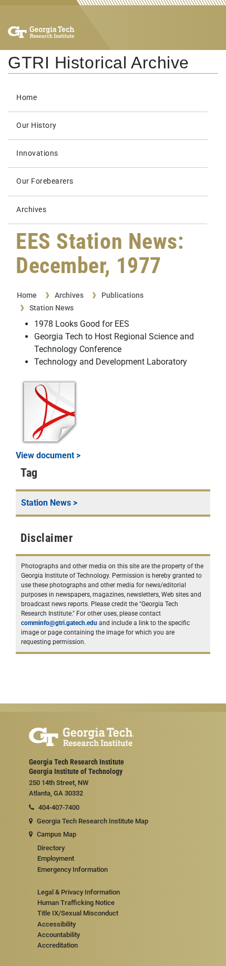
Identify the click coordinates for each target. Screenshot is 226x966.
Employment (55, 858)
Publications (122, 295)
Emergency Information (72, 869)
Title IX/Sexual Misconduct (77, 913)
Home (26, 97)
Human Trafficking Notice (76, 903)
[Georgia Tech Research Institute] (41, 31)
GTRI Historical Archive (98, 62)
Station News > (49, 503)
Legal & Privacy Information (78, 892)
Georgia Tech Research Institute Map (92, 821)
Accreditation (57, 945)
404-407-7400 (58, 807)
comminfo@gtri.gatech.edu (59, 623)
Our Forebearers (45, 181)
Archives (31, 209)
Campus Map (56, 834)
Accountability (58, 935)
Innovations (37, 153)
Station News (51, 308)
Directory (51, 848)
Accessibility (56, 924)
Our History (36, 125)
